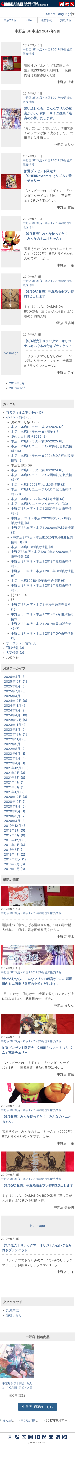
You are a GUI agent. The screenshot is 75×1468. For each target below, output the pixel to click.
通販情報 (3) (15, 648)
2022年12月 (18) (16, 734)
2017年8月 (17, 383)
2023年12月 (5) (15, 720)
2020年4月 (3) (15, 821)
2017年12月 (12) (16, 859)
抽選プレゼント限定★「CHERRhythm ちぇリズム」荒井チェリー (48, 176)
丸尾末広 (12, 1310)
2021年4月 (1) (14, 782)
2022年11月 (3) (15, 739)
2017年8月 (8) (14, 869)
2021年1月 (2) (14, 792)
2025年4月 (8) (15, 696)
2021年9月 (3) (14, 773)
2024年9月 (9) (15, 710)
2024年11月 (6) (15, 705)
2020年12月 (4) (15, 797)
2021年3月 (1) (14, 787)
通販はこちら (37, 1407)
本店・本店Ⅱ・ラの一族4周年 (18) (35, 432)
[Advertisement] (38, 1289)
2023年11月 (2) (15, 725)
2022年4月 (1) (14, 763)
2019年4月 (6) (14, 835)
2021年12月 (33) (16, 768)
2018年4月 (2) (14, 854)
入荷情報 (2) (15, 653)
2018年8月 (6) (14, 845)
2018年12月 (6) (15, 840)
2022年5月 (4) (15, 758)
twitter (28, 20)
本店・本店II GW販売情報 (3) (32, 547)
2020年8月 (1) (14, 811)
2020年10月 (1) (15, 802)
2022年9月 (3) (15, 744)
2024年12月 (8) (15, 701)
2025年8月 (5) (15, 686)
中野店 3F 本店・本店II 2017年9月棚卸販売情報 (31, 913)
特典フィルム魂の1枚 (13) (24, 412)
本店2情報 (10, 20)
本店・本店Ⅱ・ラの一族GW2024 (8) (37, 470)
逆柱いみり (14, 1315)
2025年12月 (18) (16, 681)
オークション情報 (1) (21, 643)
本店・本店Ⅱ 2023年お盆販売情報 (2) (38, 484)
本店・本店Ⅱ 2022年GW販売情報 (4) (37, 499)
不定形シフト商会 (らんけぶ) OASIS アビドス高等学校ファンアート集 (17, 1385)
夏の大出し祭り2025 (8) (29, 436)
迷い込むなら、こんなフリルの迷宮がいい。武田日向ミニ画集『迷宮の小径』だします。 (48, 113)
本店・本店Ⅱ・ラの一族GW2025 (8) (37, 441)
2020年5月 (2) (15, 816)
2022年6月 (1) (14, 754)
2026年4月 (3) (15, 677)
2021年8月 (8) (14, 778)
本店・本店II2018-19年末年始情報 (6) (38, 581)
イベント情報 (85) (19, 417)
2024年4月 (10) (15, 715)
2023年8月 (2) (15, 729)
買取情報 (65, 20)
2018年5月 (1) (14, 850)
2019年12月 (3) (15, 826)
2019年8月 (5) (14, 830)
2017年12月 (17, 388)
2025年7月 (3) (15, 691)
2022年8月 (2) (15, 749)
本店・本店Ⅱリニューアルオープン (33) (39, 504)
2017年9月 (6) (14, 864)
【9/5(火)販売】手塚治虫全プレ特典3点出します (37, 1185)
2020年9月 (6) (15, 806)
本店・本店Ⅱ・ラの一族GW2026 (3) (37, 427)
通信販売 (46, 20)
